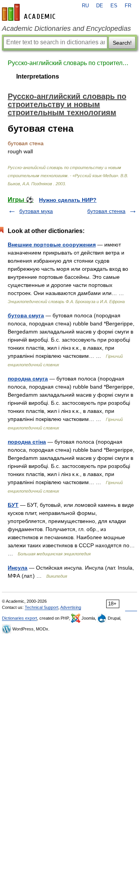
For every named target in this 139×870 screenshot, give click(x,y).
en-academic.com (30, 12)
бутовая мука (36, 211)
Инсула (17, 568)
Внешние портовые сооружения (52, 244)
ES (113, 5)
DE (99, 5)
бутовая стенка (106, 211)
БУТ (13, 505)
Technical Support (41, 607)
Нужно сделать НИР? (68, 200)
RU (85, 5)
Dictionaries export (19, 618)
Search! (122, 43)
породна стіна (27, 442)
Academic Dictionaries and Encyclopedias (66, 28)
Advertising (70, 607)
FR (128, 5)
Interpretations (37, 76)
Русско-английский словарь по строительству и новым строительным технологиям (69, 63)
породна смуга (28, 378)
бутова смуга (26, 315)
